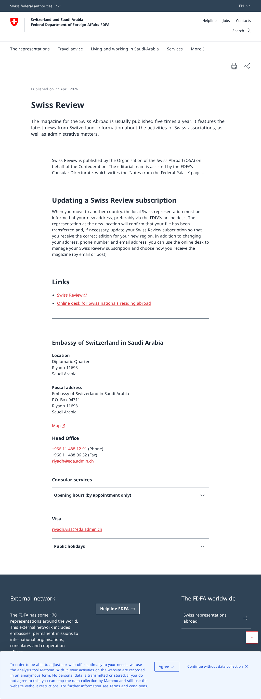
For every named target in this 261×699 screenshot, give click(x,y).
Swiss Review (70, 295)
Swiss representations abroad (205, 618)
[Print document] (234, 66)
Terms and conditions (128, 685)
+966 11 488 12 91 (69, 449)
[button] (30, 49)
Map (56, 425)
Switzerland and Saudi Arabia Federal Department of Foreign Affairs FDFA (70, 22)
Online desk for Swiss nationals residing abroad (104, 303)
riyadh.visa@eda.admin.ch (77, 529)
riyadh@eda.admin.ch (73, 461)
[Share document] (247, 66)
